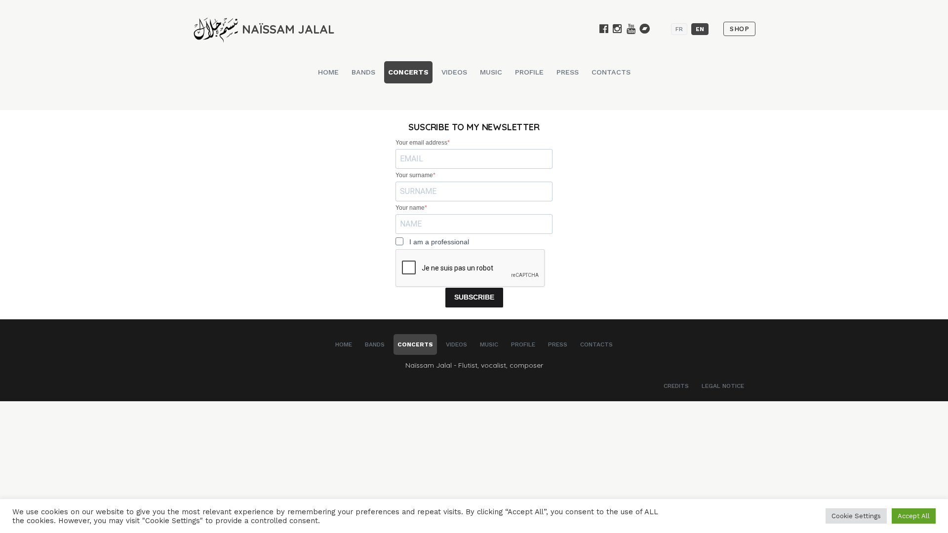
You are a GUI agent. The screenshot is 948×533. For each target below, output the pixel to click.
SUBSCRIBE (474, 297)
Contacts (611, 72)
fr (679, 29)
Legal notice (723, 385)
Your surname (414, 175)
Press (567, 72)
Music (491, 72)
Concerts (408, 72)
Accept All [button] (914, 516)
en (700, 29)
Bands (363, 72)
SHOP (739, 29)
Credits (676, 385)
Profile (529, 72)
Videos (454, 72)
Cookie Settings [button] (856, 516)
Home (328, 72)
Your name (410, 207)
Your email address (421, 142)
